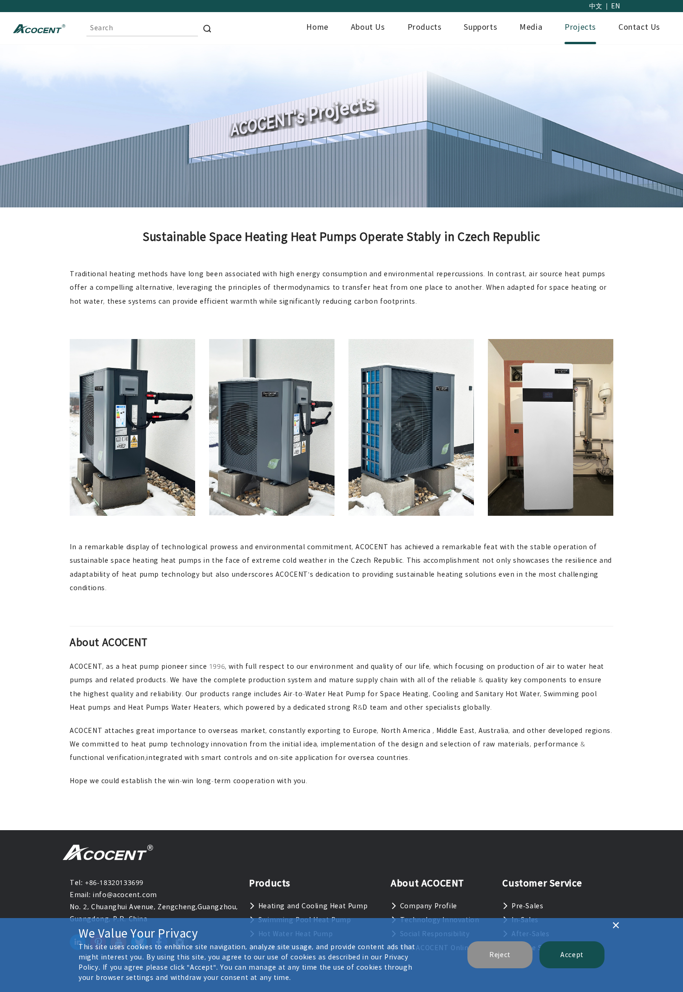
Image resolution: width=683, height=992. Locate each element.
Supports (480, 27)
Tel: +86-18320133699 (107, 882)
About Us (368, 27)
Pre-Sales (527, 906)
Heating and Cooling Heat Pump (313, 906)
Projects (580, 27)
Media (530, 27)
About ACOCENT (427, 883)
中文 (596, 6)
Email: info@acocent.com (113, 895)
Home (317, 27)
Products (424, 27)
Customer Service (542, 883)
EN (615, 6)
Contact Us (639, 27)
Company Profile (428, 906)
